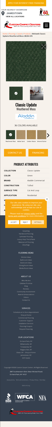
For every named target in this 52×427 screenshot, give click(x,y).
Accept (14, 222)
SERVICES (26, 308)
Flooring (12, 34)
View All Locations (15, 17)
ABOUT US (26, 276)
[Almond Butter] (42, 134)
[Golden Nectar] (31, 134)
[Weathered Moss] (10, 134)
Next (48, 92)
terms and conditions (17, 216)
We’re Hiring (26, 385)
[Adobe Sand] (21, 134)
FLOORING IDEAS (26, 253)
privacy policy (29, 213)
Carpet (19, 34)
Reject (25, 222)
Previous (4, 92)
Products (27, 34)
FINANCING (38, 153)
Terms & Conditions (22, 380)
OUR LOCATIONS (26, 337)
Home (5, 34)
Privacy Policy (33, 380)
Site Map (42, 380)
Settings (37, 222)
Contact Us (15, 153)
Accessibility (11, 380)
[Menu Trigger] (46, 25)
